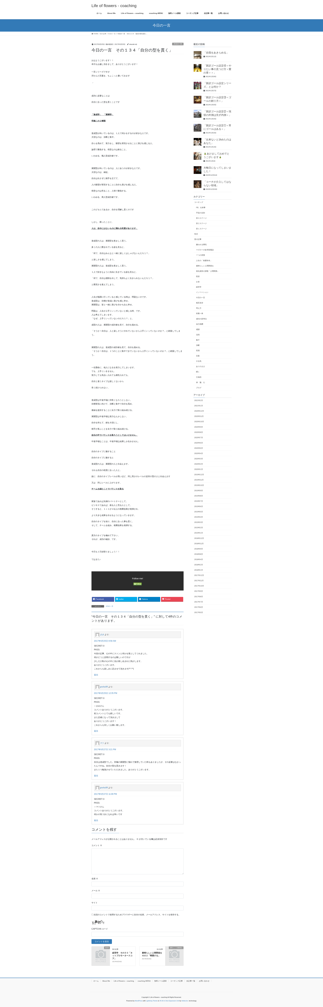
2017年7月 (198, 602)
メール (95, 891)
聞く (198, 372)
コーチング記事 (176, 981)
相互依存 (199, 303)
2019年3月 (198, 522)
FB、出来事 (200, 207)
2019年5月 (198, 512)
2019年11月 (199, 480)
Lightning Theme (152, 1001)
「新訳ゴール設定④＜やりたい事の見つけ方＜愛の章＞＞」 (217, 69)
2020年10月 (199, 422)
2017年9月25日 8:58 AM (105, 641)
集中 (198, 340)
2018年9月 (198, 549)
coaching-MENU (144, 981)
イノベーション (202, 292)
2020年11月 (199, 416)
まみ (102, 634)
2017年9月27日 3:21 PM (105, 749)
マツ (102, 743)
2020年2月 (198, 464)
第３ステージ (201, 218)
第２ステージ (201, 223)
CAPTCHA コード (99, 929)
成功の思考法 (201, 319)
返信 (96, 675)
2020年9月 (198, 427)
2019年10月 (199, 485)
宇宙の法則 (200, 213)
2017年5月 (198, 612)
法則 (198, 335)
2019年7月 (198, 501)
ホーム (96, 981)
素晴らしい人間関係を (205, 266)
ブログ (198, 388)
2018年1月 (198, 570)
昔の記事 (197, 239)
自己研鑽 (199, 324)
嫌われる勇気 (201, 245)
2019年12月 (199, 475)
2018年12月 (199, 538)
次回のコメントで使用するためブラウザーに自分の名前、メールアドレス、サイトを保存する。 (137, 915)
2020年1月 (198, 469)
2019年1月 (198, 533)
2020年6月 (198, 443)
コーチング (198, 202)
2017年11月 (199, 581)
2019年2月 (198, 528)
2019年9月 (198, 491)
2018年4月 (198, 559)
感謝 (198, 329)
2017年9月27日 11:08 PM (105, 794)
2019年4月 (198, 517)
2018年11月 (199, 544)
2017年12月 (199, 575)
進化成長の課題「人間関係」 (207, 271)
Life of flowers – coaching (124, 981)
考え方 (198, 308)
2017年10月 (199, 586)
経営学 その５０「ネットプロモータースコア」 (122, 956)
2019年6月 (198, 506)
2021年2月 (198, 400)
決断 (198, 345)
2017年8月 (198, 597)
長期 (198, 351)
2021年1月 (198, 406)
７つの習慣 (200, 255)
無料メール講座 (160, 981)
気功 (196, 234)
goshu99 (104, 687)
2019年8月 (198, 496)
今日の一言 (178, 44)
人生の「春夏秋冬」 (204, 260)
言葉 (198, 356)
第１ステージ (201, 229)
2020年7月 (198, 438)
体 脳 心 (200, 382)
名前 (94, 879)
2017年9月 (198, 591)
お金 (198, 282)
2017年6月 (198, 607)
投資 (198, 276)
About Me (106, 981)
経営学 (198, 287)
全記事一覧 (190, 981)
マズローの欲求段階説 (205, 250)
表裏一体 (199, 313)
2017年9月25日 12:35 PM (105, 693)
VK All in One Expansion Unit (169, 1001)
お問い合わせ (204, 981)
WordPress (138, 1001)
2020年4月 (198, 453)
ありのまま (200, 366)
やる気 (198, 361)
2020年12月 (199, 411)
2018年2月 (198, 565)
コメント (96, 845)
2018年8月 (198, 554)
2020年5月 (198, 448)
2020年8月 (198, 432)
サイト (94, 903)
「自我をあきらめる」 (216, 52)
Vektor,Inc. (185, 1001)
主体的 (198, 377)
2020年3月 (198, 459)
